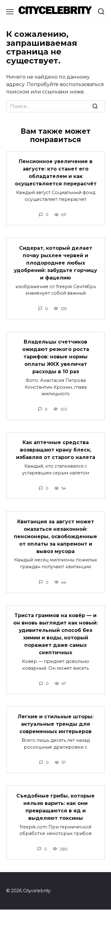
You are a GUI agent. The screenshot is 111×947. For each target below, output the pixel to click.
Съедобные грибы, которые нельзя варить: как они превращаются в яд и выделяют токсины (55, 807)
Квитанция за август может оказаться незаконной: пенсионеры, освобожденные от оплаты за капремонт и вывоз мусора (55, 536)
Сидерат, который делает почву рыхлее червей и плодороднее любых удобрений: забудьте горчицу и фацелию (55, 262)
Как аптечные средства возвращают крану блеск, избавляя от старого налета (55, 449)
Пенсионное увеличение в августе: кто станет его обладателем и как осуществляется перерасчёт (56, 172)
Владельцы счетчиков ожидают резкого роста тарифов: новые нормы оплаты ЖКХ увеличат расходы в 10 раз (55, 356)
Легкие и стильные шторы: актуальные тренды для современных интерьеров (55, 724)
